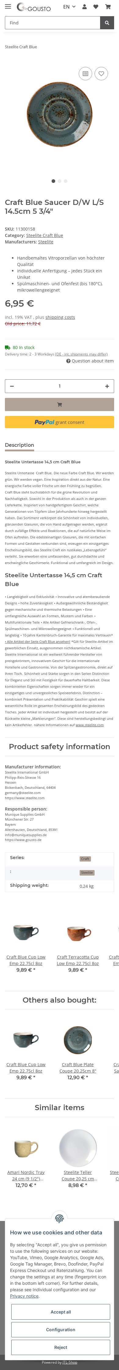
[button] (84, 7)
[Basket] (108, 7)
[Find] (107, 22)
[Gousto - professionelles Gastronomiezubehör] (34, 7)
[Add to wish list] (101, 73)
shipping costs (60, 317)
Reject (60, 1347)
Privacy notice (24, 1296)
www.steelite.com (90, 725)
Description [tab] (19, 445)
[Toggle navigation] (8, 4)
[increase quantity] (107, 386)
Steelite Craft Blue (44, 235)
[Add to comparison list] (85, 73)
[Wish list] (96, 7)
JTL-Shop (70, 1362)
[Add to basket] (59, 404)
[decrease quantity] (12, 386)
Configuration (60, 1329)
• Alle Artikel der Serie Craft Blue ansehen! (37, 641)
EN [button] (66, 6)
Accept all (61, 1311)
